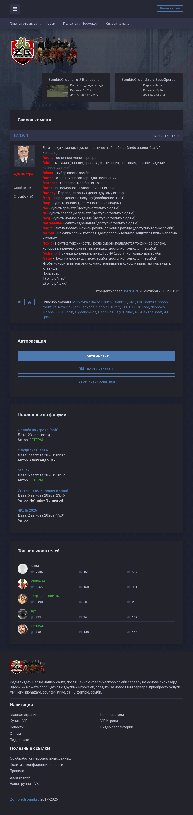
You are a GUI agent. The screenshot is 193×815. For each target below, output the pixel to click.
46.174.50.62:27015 (84, 95)
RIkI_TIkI (135, 302)
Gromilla (150, 302)
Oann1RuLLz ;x (110, 312)
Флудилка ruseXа (33, 450)
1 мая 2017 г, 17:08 (165, 136)
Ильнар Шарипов (80, 307)
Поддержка (19, 740)
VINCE (60, 312)
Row (61, 307)
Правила (17, 771)
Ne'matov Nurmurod (46, 500)
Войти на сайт (170, 8)
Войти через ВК (99, 369)
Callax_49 (131, 312)
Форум (50, 23)
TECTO (127, 307)
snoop (163, 302)
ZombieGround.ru (25, 799)
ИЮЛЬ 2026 (27, 510)
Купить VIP (19, 721)
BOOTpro (141, 307)
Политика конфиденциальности (36, 765)
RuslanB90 (118, 302)
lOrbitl (115, 307)
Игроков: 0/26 (153, 90)
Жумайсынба (85, 312)
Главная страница (23, 23)
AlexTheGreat (151, 312)
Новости (17, 727)
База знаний (20, 777)
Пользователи (112, 715)
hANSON (21, 135)
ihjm (33, 520)
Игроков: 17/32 (80, 90)
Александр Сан (42, 460)
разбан (23, 470)
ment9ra (50, 307)
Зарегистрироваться (96, 381)
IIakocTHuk (100, 302)
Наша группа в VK (24, 784)
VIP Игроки (109, 721)
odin (69, 312)
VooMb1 (103, 307)
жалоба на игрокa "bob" (38, 430)
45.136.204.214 (154, 95)
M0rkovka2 (81, 302)
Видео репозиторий (116, 727)
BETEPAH (36, 440)
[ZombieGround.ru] (44, 51)
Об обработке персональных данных (40, 758)
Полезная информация (80, 23)
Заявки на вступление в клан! (43, 490)
